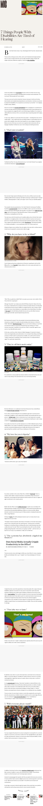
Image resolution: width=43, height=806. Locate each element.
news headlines (11, 594)
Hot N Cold (32, 493)
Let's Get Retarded (20, 163)
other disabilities (31, 60)
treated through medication (13, 410)
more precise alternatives (20, 696)
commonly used (10, 683)
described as (28, 222)
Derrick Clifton (9, 47)
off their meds (12, 417)
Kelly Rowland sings (17, 323)
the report (8, 310)
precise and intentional (20, 107)
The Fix (11, 516)
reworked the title (13, 208)
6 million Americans (22, 506)
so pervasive (19, 92)
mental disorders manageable (17, 420)
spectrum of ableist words (28, 770)
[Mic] (4, 4)
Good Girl (15, 265)
